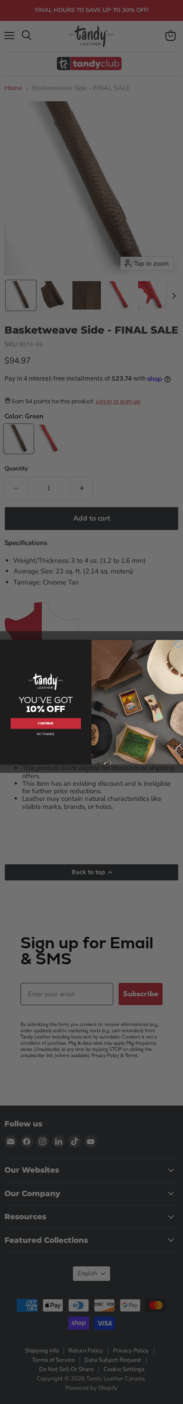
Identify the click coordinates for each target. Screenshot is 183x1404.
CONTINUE (45, 723)
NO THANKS (46, 734)
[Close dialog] (178, 644)
